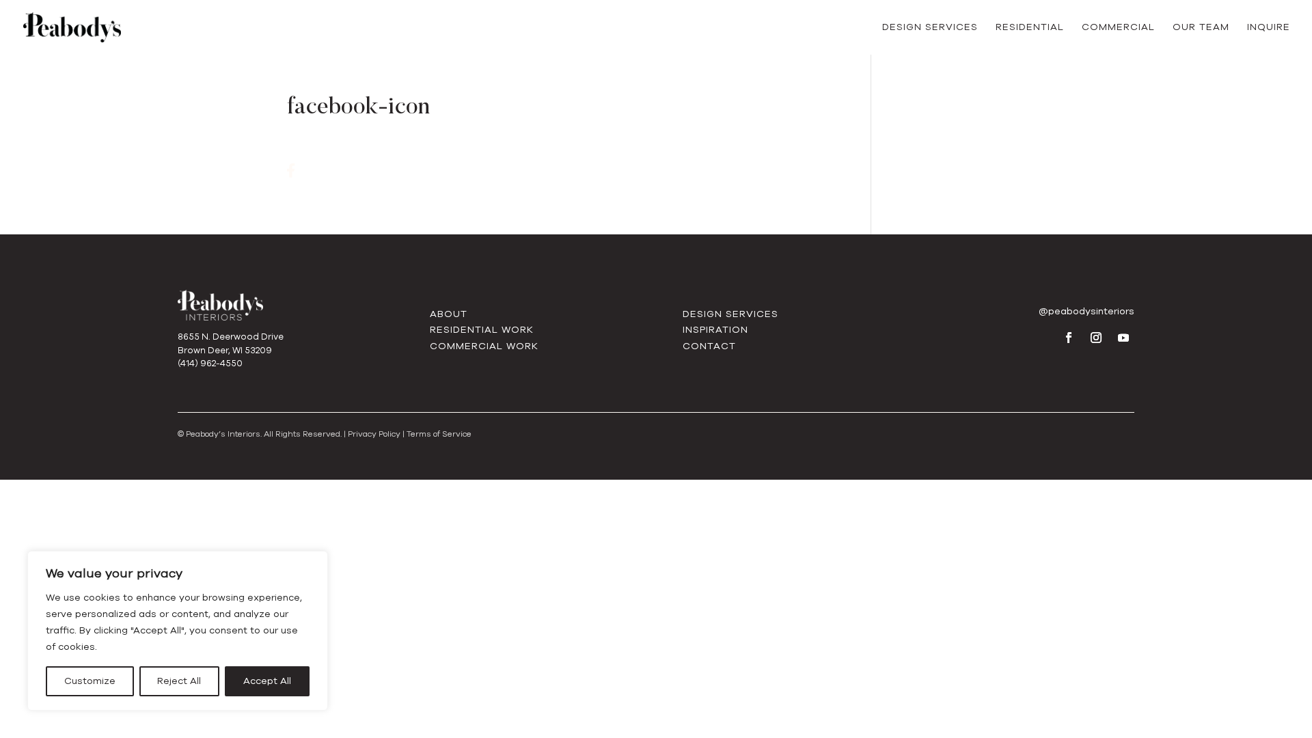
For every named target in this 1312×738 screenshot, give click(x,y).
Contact (709, 346)
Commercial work (484, 346)
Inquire (1268, 28)
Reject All (179, 680)
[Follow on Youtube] (1123, 337)
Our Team (1201, 28)
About (448, 314)
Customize (89, 680)
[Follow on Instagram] (1096, 337)
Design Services (930, 28)
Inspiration (715, 329)
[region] (177, 631)
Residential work (482, 329)
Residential (1030, 28)
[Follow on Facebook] (1069, 337)
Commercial (1118, 28)
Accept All (267, 680)
